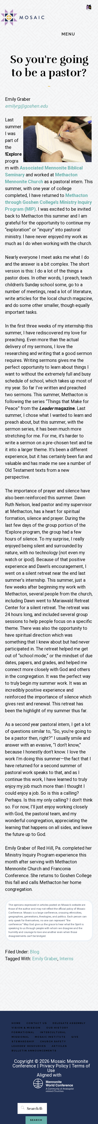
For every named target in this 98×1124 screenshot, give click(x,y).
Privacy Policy (54, 1066)
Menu (68, 34)
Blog (34, 952)
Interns (66, 958)
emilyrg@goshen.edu (26, 106)
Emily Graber (44, 958)
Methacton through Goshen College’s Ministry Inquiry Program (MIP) (48, 202)
